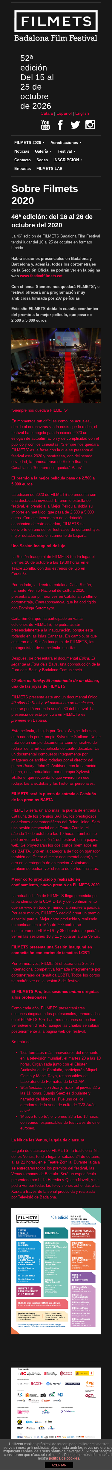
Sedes (42, 160)
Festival (65, 151)
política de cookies (64, 1458)
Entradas (22, 168)
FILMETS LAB (49, 168)
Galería (41, 151)
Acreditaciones (64, 142)
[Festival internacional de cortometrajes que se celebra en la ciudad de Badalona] (56, 42)
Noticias (21, 151)
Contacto (22, 160)
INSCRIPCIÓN (66, 160)
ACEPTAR (59, 1465)
